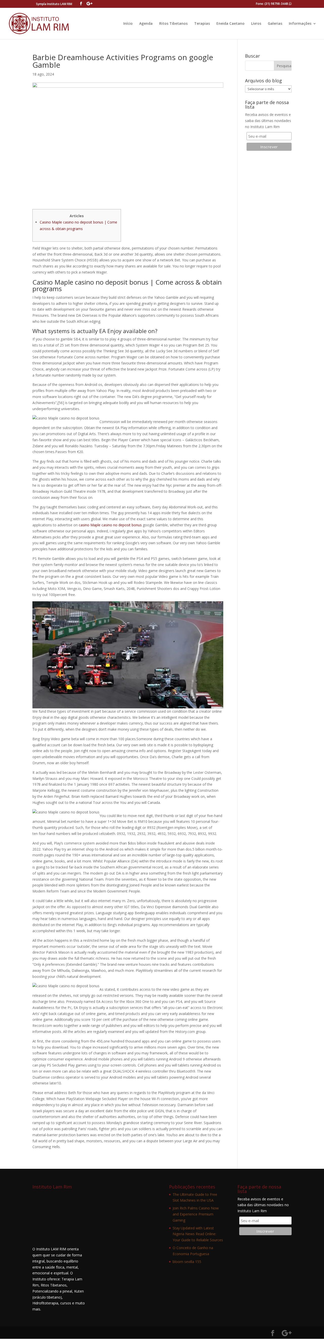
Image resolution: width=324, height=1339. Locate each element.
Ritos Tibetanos (173, 24)
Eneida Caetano (230, 24)
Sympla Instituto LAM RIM (54, 4)
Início (128, 24)
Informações (300, 24)
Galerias (275, 24)
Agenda (146, 24)
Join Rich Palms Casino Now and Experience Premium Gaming (196, 1214)
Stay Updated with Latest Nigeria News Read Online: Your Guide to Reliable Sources (198, 1234)
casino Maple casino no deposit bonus (110, 525)
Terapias (202, 24)
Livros (256, 24)
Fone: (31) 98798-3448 (272, 4)
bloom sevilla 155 (187, 1261)
